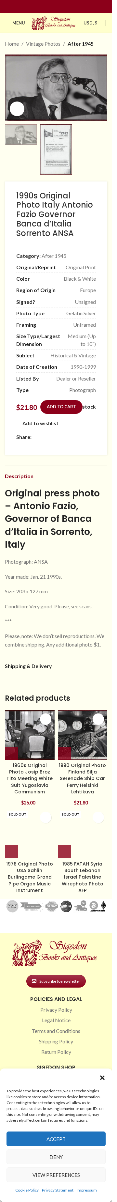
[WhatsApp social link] (82, 436)
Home (12, 43)
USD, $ (90, 22)
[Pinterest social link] (60, 6)
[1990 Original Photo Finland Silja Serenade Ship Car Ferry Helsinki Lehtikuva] (83, 735)
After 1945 (81, 43)
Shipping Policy (56, 1041)
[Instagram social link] (52, 6)
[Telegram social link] (20, 445)
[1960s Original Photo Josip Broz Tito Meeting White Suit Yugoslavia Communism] (30, 735)
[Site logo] (54, 22)
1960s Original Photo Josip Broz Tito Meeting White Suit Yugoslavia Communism (29, 778)
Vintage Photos (43, 43)
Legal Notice (56, 1020)
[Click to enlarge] (17, 108)
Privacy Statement (57, 1190)
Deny (56, 1157)
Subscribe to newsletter (59, 981)
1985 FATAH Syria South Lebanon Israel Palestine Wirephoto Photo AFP (82, 877)
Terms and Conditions (56, 1031)
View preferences (56, 1175)
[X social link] (43, 436)
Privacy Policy (56, 1010)
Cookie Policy (27, 1190)
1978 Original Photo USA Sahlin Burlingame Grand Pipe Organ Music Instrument (29, 877)
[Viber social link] (28, 445)
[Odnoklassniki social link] (74, 436)
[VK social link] (90, 436)
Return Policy (56, 1052)
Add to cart (61, 406)
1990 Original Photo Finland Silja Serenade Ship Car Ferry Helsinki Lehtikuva (82, 778)
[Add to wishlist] (45, 719)
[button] (102, 1077)
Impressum (87, 1190)
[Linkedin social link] (68, 6)
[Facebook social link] (44, 6)
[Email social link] (51, 436)
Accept (56, 1139)
